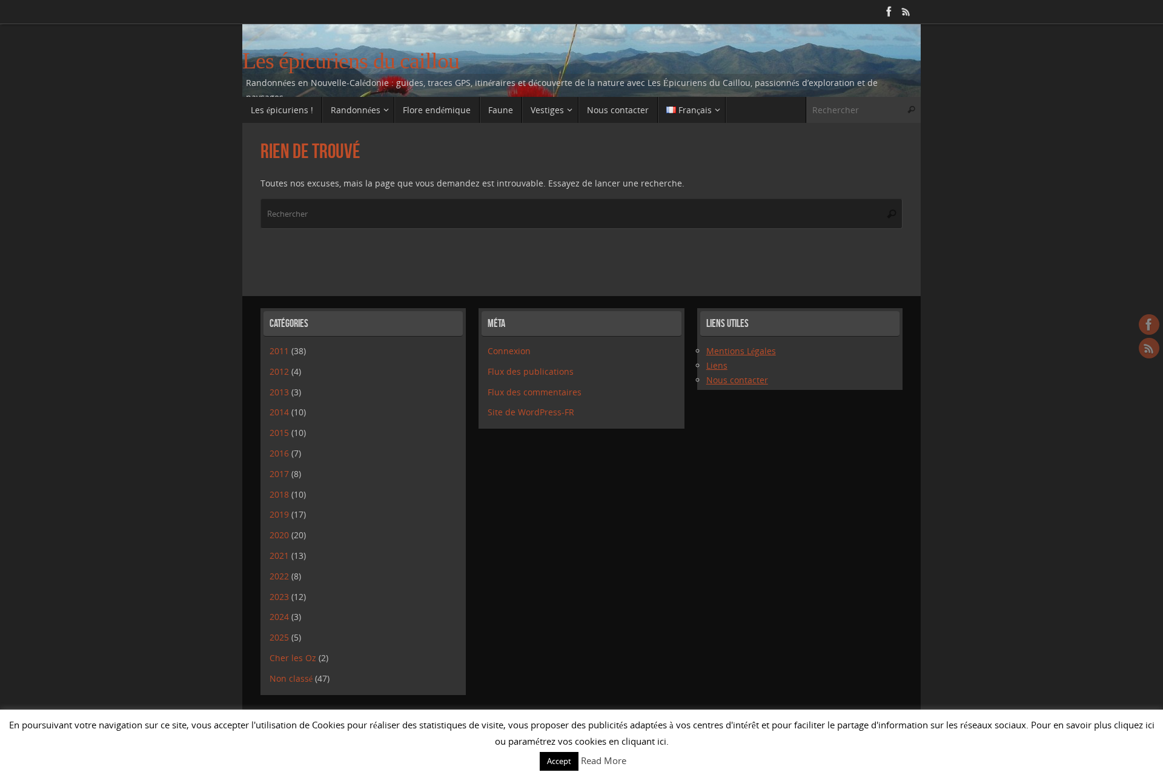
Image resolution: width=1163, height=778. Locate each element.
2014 (279, 412)
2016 (279, 453)
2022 (279, 576)
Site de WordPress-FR (531, 412)
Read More (603, 760)
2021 (279, 555)
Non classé (291, 678)
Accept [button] (559, 761)
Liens (716, 365)
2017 (279, 474)
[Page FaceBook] (889, 11)
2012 (279, 371)
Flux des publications (531, 371)
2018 (279, 494)
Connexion (509, 351)
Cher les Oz (293, 658)
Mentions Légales (741, 351)
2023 (279, 596)
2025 (279, 637)
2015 (279, 432)
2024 (279, 616)
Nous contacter (737, 380)
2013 (279, 392)
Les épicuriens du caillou (350, 60)
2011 (279, 351)
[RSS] (906, 11)
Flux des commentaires (535, 392)
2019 (279, 514)
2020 (279, 535)
